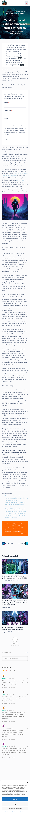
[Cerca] (22, 3)
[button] (27, 782)
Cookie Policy (8, 812)
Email (6, 118)
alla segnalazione (21, 180)
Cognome (7, 110)
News (8, 13)
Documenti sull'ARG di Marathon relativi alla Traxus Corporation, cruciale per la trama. (15, 515)
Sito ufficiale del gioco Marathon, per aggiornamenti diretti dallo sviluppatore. (15, 505)
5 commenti (21, 13)
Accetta (15, 799)
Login (26, 652)
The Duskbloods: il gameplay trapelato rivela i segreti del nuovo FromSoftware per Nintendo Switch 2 (15, 603)
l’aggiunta (14, 176)
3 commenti (15, 580)
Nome (6, 103)
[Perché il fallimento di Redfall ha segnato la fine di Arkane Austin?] (15, 618)
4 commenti (15, 632)
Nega (15, 804)
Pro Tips (13, 13)
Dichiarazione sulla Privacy (18, 812)
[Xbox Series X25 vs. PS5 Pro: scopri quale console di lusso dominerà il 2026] (15, 566)
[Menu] (26, 3)
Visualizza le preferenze (15, 808)
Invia (6, 139)
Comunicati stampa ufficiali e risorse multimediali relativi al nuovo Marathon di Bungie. (16, 498)
